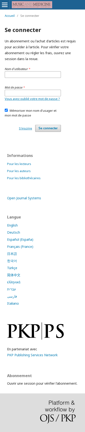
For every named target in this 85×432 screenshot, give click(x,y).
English (12, 225)
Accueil (10, 15)
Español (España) (20, 239)
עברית (11, 289)
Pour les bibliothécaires (24, 178)
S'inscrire (25, 128)
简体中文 (13, 275)
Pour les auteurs (19, 171)
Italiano (13, 303)
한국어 (12, 260)
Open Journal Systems (24, 198)
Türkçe (12, 268)
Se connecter (48, 128)
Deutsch (13, 232)
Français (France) (20, 246)
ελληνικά (13, 282)
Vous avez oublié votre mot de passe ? (32, 99)
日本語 (12, 253)
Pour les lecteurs (19, 164)
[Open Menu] (4, 4)
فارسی (12, 296)
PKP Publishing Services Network (32, 355)
